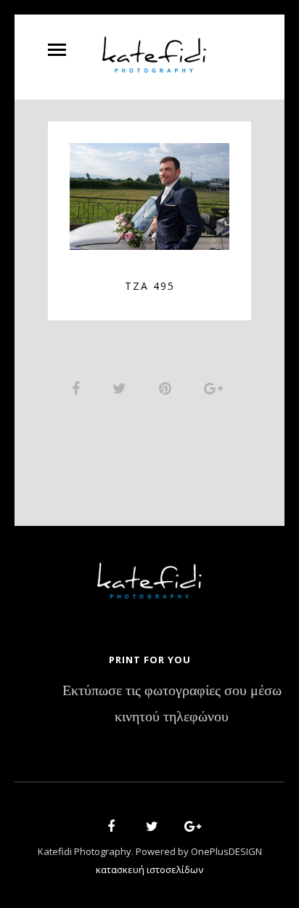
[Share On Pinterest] (167, 388)
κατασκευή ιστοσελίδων (149, 869)
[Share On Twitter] (121, 388)
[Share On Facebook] (78, 388)
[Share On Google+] (216, 388)
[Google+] (188, 828)
